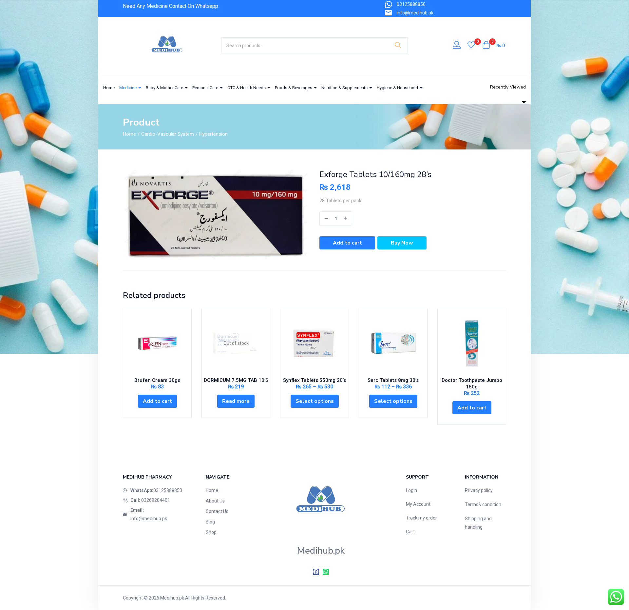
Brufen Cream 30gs (157, 380)
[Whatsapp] (326, 572)
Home (109, 87)
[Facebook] (316, 572)
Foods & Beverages (294, 87)
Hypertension (213, 134)
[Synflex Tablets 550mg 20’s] (314, 343)
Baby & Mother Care (165, 87)
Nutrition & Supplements (345, 87)
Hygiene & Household (398, 87)
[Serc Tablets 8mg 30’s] (393, 343)
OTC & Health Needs (247, 87)
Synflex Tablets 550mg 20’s (314, 380)
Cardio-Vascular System (167, 134)
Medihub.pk (172, 597)
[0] (471, 45)
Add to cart (347, 242)
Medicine (128, 87)
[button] (493, 45)
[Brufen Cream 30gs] (157, 343)
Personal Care (205, 87)
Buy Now (402, 242)
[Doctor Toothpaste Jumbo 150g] (472, 343)
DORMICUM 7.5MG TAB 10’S (236, 380)
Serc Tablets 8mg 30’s (393, 380)
